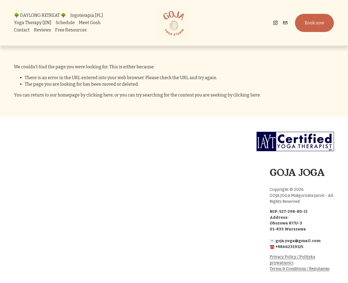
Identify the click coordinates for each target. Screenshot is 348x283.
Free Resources (71, 30)
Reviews (42, 30)
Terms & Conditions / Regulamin (300, 268)
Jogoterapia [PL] (86, 15)
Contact (22, 30)
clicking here (99, 95)
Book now (314, 22)
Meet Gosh (90, 22)
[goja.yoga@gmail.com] (285, 22)
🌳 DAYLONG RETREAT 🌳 (40, 15)
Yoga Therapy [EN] (32, 22)
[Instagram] (275, 22)
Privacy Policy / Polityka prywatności (292, 260)
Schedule (65, 22)
